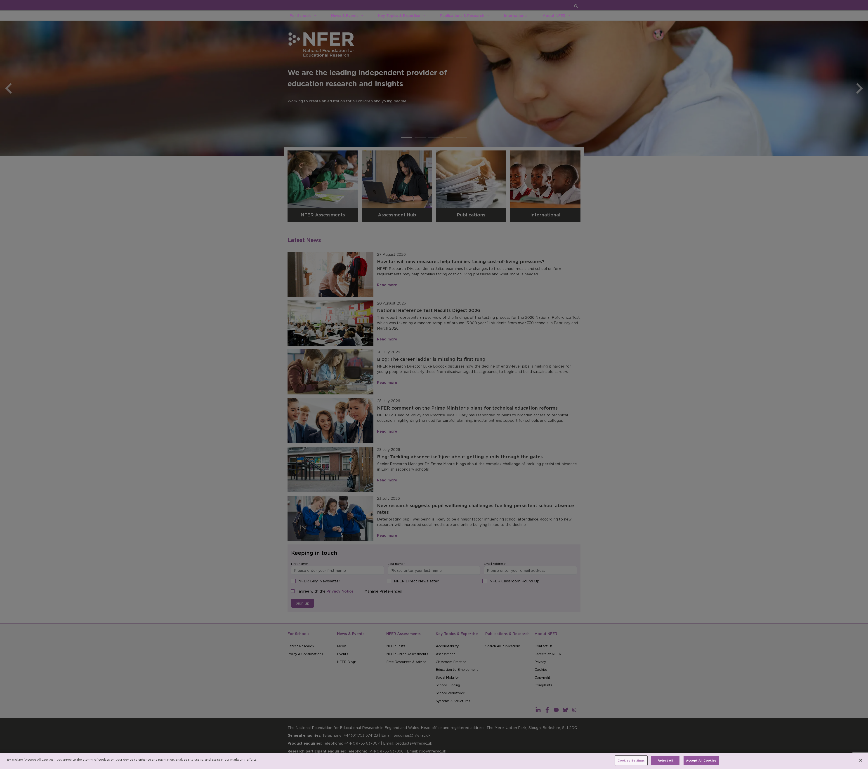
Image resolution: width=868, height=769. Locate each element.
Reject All (665, 760)
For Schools (300, 15)
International (516, 15)
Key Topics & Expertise (399, 15)
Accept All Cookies (701, 760)
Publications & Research (462, 15)
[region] (434, 761)
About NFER (554, 15)
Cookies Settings (631, 760)
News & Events (345, 15)
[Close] (861, 760)
